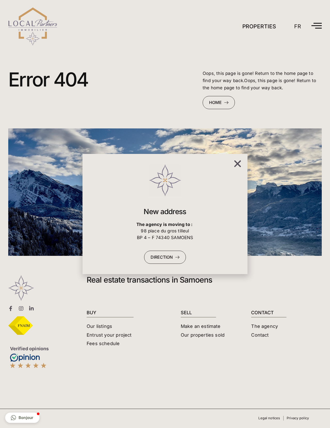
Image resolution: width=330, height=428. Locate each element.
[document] (165, 214)
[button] (22, 418)
